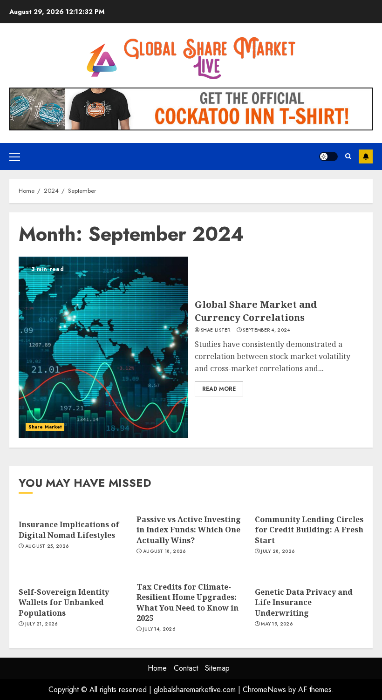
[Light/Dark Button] (328, 156)
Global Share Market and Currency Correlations (256, 311)
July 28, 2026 (277, 551)
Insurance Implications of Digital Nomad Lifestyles (69, 529)
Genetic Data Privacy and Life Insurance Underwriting (304, 602)
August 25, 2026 (47, 546)
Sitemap (217, 668)
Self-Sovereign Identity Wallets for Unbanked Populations (64, 602)
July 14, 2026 (159, 629)
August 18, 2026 (164, 551)
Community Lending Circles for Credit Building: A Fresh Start (309, 529)
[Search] (348, 156)
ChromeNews (264, 689)
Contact (186, 668)
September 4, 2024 (266, 330)
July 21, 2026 (41, 624)
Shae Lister (216, 330)
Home (157, 668)
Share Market (44, 426)
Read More (219, 389)
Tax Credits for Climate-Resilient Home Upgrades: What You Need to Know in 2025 (187, 602)
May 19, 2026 (277, 624)
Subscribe (366, 156)
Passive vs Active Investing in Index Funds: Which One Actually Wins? (188, 529)
